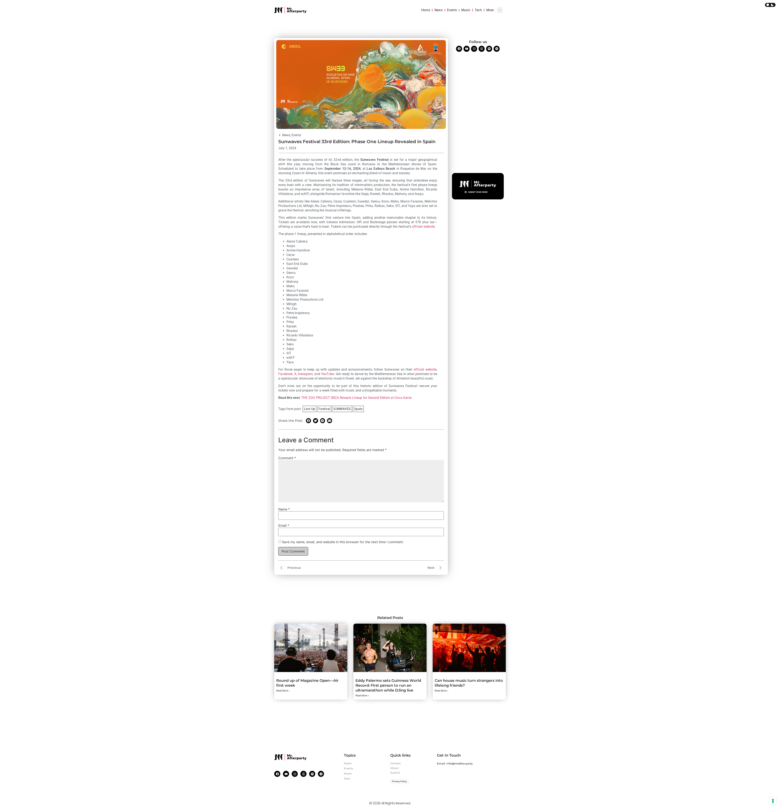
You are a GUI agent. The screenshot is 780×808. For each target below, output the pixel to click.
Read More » (283, 690)
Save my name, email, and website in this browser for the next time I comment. (343, 542)
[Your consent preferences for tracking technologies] (773, 801)
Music (465, 10)
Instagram (305, 374)
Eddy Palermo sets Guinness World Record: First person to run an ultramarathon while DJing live (388, 685)
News (438, 10)
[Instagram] (474, 49)
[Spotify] (489, 49)
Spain (358, 409)
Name (284, 509)
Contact (395, 763)
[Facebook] (459, 49)
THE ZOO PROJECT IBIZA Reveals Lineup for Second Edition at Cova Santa (356, 398)
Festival (324, 409)
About (394, 768)
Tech (478, 10)
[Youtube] (467, 49)
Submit (395, 772)
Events (452, 10)
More (490, 10)
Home (425, 10)
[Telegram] (497, 49)
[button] (500, 10)
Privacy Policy (399, 781)
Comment (287, 458)
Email (283, 525)
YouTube (327, 374)
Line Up (309, 409)
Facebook (285, 374)
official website (423, 226)
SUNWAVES (342, 409)
